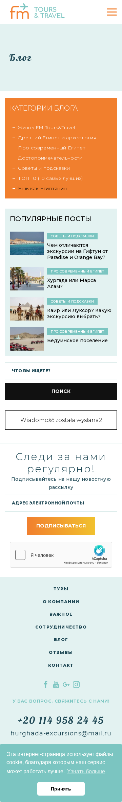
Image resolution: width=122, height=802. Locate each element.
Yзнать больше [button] (86, 771)
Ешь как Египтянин (42, 188)
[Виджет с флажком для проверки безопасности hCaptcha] (61, 555)
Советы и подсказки (44, 168)
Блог (61, 639)
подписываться (61, 526)
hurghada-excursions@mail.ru (61, 733)
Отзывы (61, 652)
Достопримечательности (50, 158)
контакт (61, 665)
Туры (61, 588)
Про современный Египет (51, 148)
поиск (61, 391)
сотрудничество (61, 627)
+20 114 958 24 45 (61, 720)
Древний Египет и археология (57, 138)
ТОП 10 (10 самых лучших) (50, 178)
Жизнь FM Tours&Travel (46, 127)
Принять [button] (61, 789)
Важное (61, 614)
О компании (61, 601)
